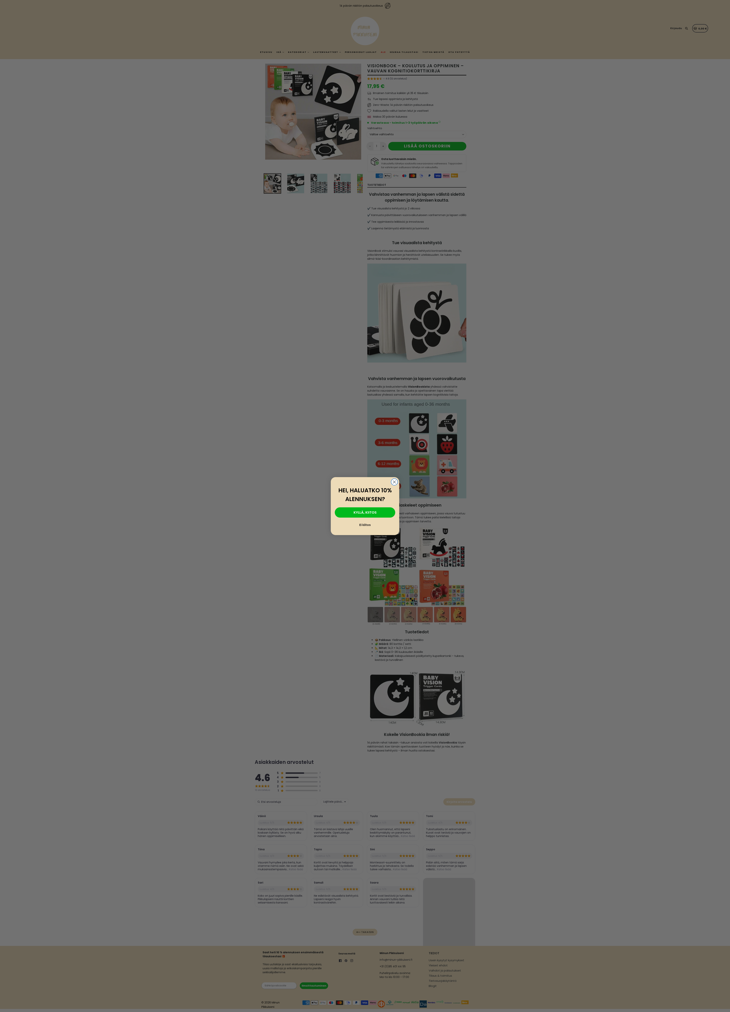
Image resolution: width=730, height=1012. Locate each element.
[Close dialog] (394, 482)
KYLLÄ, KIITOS (365, 512)
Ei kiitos (365, 525)
